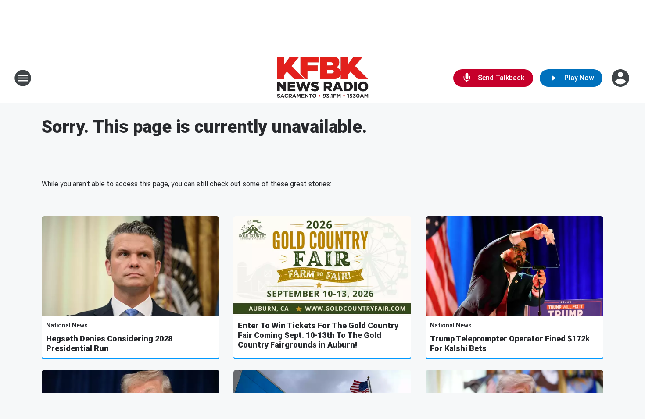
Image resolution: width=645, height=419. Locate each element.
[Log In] (621, 78)
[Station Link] (322, 78)
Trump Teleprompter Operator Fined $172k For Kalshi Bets (510, 343)
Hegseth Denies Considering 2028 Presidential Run (109, 343)
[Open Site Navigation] (23, 78)
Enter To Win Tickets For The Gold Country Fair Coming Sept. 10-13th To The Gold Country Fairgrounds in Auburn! (318, 335)
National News (67, 325)
